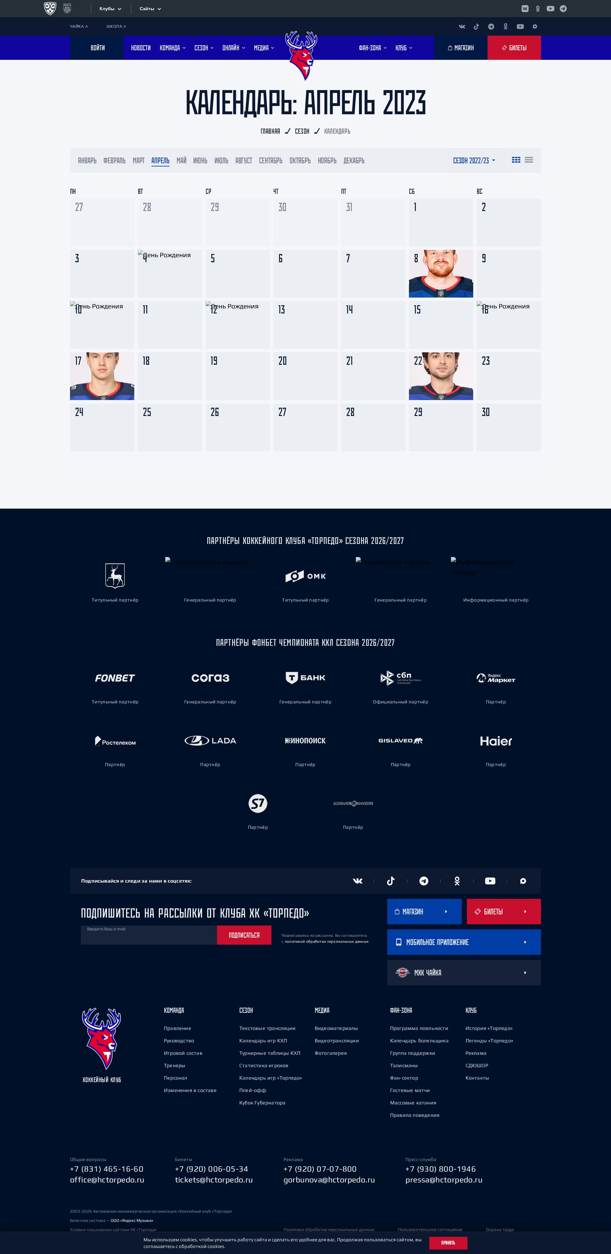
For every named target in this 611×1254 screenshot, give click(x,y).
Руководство (179, 1040)
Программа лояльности (419, 1028)
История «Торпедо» (489, 1028)
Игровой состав (183, 1053)
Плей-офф (253, 1090)
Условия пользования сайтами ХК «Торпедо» (113, 1229)
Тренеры (174, 1065)
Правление (177, 1028)
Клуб (471, 1010)
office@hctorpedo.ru (107, 1179)
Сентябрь (271, 160)
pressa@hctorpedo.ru (443, 1179)
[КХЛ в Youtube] (550, 8)
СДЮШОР (477, 1065)
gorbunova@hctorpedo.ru (329, 1179)
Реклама (476, 1053)
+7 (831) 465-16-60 (107, 1168)
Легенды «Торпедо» (489, 1040)
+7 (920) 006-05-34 (212, 1168)
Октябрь (300, 160)
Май (181, 160)
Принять (448, 1243)
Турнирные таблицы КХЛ (269, 1053)
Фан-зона (401, 1010)
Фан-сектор (404, 1078)
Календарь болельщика (419, 1040)
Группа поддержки (412, 1053)
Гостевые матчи (410, 1090)
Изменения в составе (190, 1090)
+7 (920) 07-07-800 (320, 1168)
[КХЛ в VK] (525, 8)
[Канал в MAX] (535, 26)
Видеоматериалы (336, 1028)
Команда (174, 1010)
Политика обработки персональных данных (329, 1229)
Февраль (114, 160)
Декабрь (354, 160)
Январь (87, 160)
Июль (221, 160)
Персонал (175, 1078)
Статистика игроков (264, 1065)
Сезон (246, 1010)
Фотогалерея (331, 1053)
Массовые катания (413, 1102)
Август (243, 160)
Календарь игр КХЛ (263, 1040)
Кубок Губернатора (262, 1102)
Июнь (200, 160)
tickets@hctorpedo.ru (214, 1179)
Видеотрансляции (337, 1040)
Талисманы (404, 1065)
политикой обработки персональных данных (327, 941)
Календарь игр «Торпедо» (270, 1078)
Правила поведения (414, 1115)
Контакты (477, 1078)
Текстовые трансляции (267, 1028)
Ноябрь (327, 160)
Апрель (160, 160)
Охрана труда (500, 1229)
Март (139, 160)
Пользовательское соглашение (430, 1229)
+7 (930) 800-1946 (440, 1168)
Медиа (322, 1010)
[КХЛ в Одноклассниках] (537, 8)
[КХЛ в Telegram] (563, 8)
